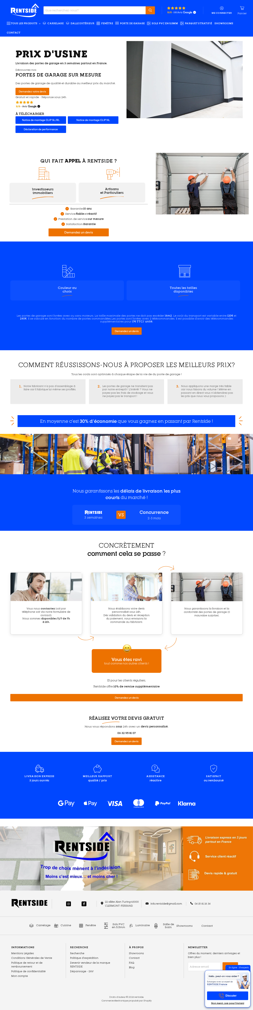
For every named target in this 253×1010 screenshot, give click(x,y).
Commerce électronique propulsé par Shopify (126, 1000)
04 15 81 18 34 (202, 903)
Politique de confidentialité (28, 971)
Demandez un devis (78, 232)
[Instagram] (68, 903)
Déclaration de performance (41, 129)
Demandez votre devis (32, 91)
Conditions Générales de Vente (31, 957)
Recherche (77, 953)
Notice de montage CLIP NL (93, 120)
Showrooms (223, 23)
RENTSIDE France (217, 984)
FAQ (131, 962)
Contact (13, 32)
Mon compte (19, 975)
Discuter (230, 995)
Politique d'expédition (84, 957)
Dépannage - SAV (82, 971)
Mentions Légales (22, 953)
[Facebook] (84, 903)
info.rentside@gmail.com (166, 903)
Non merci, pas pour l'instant (227, 1003)
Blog (131, 967)
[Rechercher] (150, 10)
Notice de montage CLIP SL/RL (41, 120)
